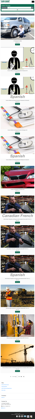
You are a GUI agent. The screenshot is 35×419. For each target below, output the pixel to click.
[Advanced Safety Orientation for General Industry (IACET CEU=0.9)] (17, 325)
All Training (17, 14)
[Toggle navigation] (33, 2)
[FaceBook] (16, 416)
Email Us (3, 407)
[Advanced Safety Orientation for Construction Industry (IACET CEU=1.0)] (17, 296)
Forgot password (4, 386)
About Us (2, 397)
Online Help (3, 390)
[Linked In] (21, 416)
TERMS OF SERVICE (14, 414)
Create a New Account (5, 384)
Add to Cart (17, 44)
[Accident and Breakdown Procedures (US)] (17, 177)
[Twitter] (19, 416)
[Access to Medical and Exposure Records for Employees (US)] (17, 58)
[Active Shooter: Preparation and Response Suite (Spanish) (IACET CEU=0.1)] (17, 266)
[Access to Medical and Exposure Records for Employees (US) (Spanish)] (17, 88)
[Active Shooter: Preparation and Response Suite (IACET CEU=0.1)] (17, 236)
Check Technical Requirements (6, 388)
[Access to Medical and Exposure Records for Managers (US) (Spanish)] (17, 147)
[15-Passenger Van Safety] (17, 28)
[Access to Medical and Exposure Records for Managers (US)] (17, 117)
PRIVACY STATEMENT (21, 414)
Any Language (4, 7)
